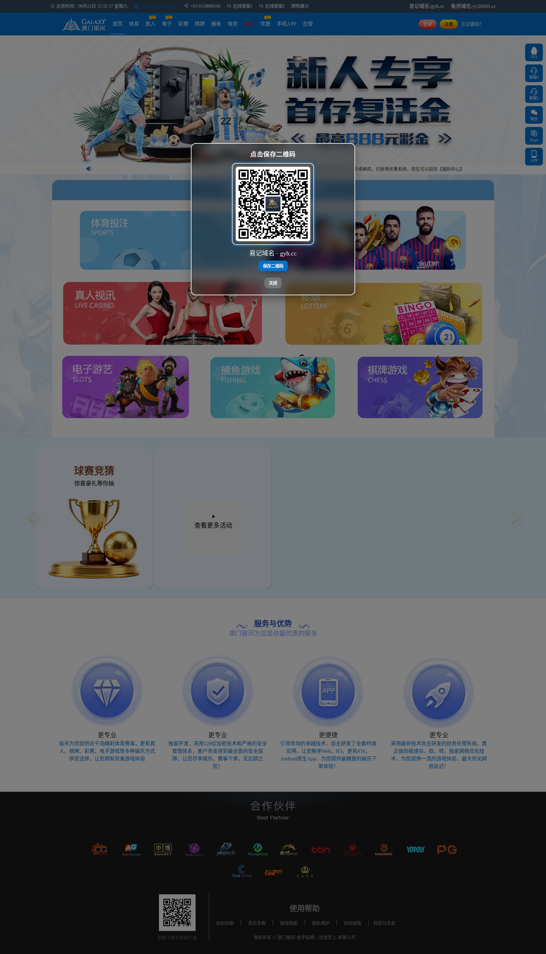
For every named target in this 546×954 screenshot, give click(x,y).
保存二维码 (273, 266)
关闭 (273, 283)
